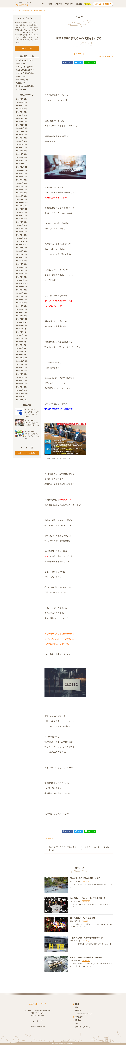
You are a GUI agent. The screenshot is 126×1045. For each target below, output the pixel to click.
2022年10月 (20, 248)
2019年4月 (19, 380)
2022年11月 (20, 244)
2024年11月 (20, 167)
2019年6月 (19, 374)
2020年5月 (19, 342)
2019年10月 (20, 361)
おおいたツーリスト (60, 1043)
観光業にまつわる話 (23, 86)
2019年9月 (19, 364)
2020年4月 (19, 345)
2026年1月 (19, 122)
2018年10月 (20, 400)
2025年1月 (19, 160)
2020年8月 (19, 332)
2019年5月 (19, 377)
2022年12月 (20, 241)
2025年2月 (19, 157)
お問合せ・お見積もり (103, 4)
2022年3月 (19, 270)
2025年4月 (19, 151)
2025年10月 (20, 131)
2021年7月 (19, 296)
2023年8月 (19, 215)
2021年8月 (19, 293)
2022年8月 (19, 254)
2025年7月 (19, 141)
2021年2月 (19, 312)
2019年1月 (19, 390)
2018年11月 (20, 397)
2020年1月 (19, 354)
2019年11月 (20, 358)
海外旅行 (19, 83)
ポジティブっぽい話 (23, 73)
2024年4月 (19, 190)
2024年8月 (19, 177)
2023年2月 (19, 235)
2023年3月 (19, 232)
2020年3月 (19, 348)
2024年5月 (19, 186)
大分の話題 (79, 53)
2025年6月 (19, 144)
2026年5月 (19, 109)
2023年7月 (19, 219)
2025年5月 (19, 147)
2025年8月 (19, 138)
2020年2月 (19, 351)
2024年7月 (19, 180)
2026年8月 (19, 99)
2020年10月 (20, 325)
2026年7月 (19, 102)
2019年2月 (19, 387)
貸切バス (19, 89)
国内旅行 (19, 76)
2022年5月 (19, 264)
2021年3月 (19, 309)
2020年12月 (20, 319)
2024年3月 (19, 193)
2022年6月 (19, 261)
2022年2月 (19, 274)
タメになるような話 (23, 67)
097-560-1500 (39, 1013)
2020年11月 (20, 322)
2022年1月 (19, 277)
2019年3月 (19, 384)
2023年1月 (19, 238)
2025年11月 (20, 128)
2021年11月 (20, 283)
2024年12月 (20, 164)
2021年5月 (19, 303)
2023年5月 (19, 225)
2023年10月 (20, 209)
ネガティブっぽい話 (23, 70)
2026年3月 (19, 115)
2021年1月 (19, 316)
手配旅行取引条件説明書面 (38, 1026)
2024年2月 (19, 196)
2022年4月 (19, 267)
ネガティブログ (26, 49)
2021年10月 (20, 287)
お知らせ (19, 63)
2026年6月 (19, 105)
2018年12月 (20, 393)
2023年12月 (20, 202)
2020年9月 (19, 329)
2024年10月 (20, 170)
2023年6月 (19, 222)
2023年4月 (19, 228)
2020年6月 (19, 338)
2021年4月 (19, 306)
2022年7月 (19, 257)
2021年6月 (19, 300)
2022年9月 (19, 251)
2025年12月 (20, 125)
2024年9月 (19, 173)
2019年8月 (19, 367)
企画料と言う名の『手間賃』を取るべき (62, 848)
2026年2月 (19, 118)
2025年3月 (19, 154)
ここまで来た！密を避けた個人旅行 (95, 848)
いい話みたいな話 (22, 60)
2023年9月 (19, 212)
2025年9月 (19, 135)
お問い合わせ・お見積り (27, 453)
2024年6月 (19, 183)
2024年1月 (19, 199)
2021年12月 (20, 280)
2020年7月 (19, 335)
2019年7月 (19, 371)
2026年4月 (19, 112)
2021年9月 (19, 290)
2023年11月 (20, 206)
